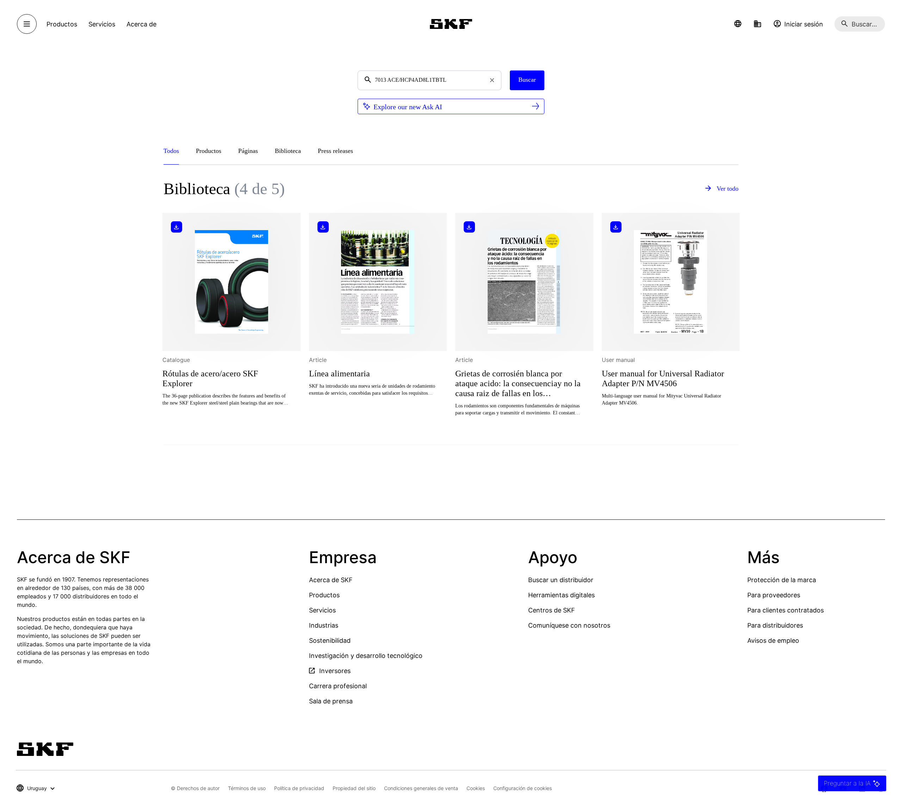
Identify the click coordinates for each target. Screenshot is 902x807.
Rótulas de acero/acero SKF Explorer (210, 378)
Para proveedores (773, 595)
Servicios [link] (101, 24)
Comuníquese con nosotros (569, 625)
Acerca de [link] (141, 24)
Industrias (323, 625)
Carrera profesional (338, 686)
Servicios (322, 610)
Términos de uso (247, 788)
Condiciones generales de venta (421, 788)
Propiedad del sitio (354, 788)
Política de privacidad (299, 788)
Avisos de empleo (773, 640)
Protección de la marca (781, 580)
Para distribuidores (775, 625)
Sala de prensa (331, 701)
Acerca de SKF (331, 580)
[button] (738, 24)
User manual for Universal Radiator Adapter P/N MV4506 (663, 378)
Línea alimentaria (339, 373)
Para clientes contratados (785, 610)
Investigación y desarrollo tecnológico (365, 655)
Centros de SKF (551, 610)
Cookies (476, 788)
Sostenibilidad (330, 640)
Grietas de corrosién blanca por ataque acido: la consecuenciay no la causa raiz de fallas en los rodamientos (518, 384)
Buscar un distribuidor (560, 580)
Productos (324, 595)
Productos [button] (62, 24)
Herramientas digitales (561, 595)
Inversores (334, 670)
